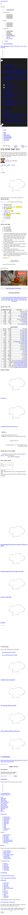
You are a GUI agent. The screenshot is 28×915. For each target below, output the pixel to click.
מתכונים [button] (13, 67)
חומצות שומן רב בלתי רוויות (21, 360)
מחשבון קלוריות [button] (13, 94)
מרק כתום (5, 892)
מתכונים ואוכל (22, 146)
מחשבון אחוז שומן (7, 105)
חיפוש (5, 130)
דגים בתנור (5, 897)
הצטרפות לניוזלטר (7, 136)
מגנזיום (25, 354)
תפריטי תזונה (21, 92)
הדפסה (8, 165)
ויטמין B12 (24, 343)
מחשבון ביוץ (6, 110)
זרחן (26, 355)
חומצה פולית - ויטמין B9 (21, 341)
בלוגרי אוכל (5, 864)
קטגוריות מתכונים (4, 814)
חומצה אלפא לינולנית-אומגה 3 (20, 362)
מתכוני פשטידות (15, 69)
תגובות (13, 165)
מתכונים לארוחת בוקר (8, 888)
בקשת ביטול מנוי (4, 807)
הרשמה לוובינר (6, 138)
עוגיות (7, 70)
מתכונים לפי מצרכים (13, 77)
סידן (26, 351)
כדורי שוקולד (6, 886)
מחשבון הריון (6, 108)
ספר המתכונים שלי (13, 76)
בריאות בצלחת (21, 119)
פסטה (4, 70)
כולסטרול (25, 321)
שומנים (25, 317)
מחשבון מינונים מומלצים (12, 104)
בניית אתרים (12, 902)
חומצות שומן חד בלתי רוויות (21, 365)
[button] (7, 67)
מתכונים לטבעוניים (19, 70)
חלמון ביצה (5, 213)
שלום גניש (7, 160)
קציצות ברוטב (6, 135)
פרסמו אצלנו (3, 798)
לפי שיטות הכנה (6, 80)
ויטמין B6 (25, 340)
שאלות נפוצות (4, 801)
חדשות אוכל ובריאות (8, 116)
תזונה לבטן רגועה (15, 120)
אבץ (26, 357)
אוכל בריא (24, 78)
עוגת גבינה (5, 885)
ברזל (26, 352)
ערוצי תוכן (5, 112)
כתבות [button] (7, 111)
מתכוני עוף (24, 72)
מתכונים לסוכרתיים (17, 73)
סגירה (2, 912)
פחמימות (25, 314)
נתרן (26, 322)
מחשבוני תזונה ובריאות (8, 99)
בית (26, 146)
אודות (2, 797)
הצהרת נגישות (9, 38)
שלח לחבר (3, 165)
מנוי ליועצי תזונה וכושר (5, 794)
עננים (4, 133)
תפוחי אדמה (6, 204)
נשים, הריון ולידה (10, 115)
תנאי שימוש (6, 802)
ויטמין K (25, 349)
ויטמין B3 (25, 336)
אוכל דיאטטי (6, 77)
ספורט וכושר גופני (18, 115)
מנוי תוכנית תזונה (4, 806)
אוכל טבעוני (6, 823)
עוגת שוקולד (6, 883)
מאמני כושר (6, 868)
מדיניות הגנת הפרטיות (5, 911)
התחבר (5, 41)
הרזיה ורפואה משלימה (13, 121)
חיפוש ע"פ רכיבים (7, 92)
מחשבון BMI (6, 103)
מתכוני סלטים (22, 69)
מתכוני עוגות (8, 69)
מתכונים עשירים (22, 77)
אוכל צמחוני (6, 822)
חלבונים (25, 313)
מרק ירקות (5, 884)
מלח (4, 208)
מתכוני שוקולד (6, 828)
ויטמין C (25, 344)
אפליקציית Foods (7, 82)
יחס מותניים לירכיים (7, 102)
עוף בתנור (5, 893)
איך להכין (24, 114)
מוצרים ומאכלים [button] (14, 89)
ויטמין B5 (25, 338)
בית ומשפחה (19, 114)
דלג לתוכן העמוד (4, 1)
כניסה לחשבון (7, 64)
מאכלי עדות (19, 78)
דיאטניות (5, 863)
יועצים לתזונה (6, 870)
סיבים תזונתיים (23, 324)
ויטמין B (25, 332)
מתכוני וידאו (6, 76)
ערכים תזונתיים (15, 92)
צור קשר (8, 37)
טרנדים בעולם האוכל (8, 73)
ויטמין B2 (25, 335)
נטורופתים (5, 866)
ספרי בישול (13, 78)
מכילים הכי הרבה (7, 93)
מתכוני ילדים (13, 72)
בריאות (14, 114)
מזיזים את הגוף (21, 121)
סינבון (4, 132)
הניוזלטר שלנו (4, 769)
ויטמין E (25, 347)
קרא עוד (2, 455)
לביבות (4, 894)
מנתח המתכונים (21, 76)
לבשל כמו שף (22, 120)
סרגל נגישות (6, 140)
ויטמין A (25, 330)
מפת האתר (3, 799)
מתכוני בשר (18, 72)
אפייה (13, 70)
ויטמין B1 (25, 333)
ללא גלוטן (5, 830)
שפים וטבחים (6, 867)
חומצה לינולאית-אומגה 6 (21, 363)
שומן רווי (22, 319)
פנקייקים (5, 890)
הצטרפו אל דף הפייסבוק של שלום (13, 288)
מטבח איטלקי (15, 146)
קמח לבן (5, 207)
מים (26, 328)
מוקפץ (10, 70)
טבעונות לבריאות (7, 119)
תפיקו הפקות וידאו (5, 902)
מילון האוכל (5, 90)
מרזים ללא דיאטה (7, 120)
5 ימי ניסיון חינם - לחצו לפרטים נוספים (11, 97)
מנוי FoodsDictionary (8, 43)
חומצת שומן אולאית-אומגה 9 (20, 366)
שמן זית (5, 211)
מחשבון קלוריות (23, 101)
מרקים (8, 72)
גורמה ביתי (5, 121)
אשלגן (25, 359)
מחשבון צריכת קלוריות (21, 103)
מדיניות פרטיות (4, 803)
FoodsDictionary (4, 779)
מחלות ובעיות (9, 114)
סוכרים (22, 316)
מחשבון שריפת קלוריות (14, 101)
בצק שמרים (6, 896)
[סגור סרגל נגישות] (1, 4)
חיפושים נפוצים (3, 880)
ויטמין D (25, 346)
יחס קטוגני (17, 456)
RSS (2, 810)
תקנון (2, 802)
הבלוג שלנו (3, 808)
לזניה (4, 889)
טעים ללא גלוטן (14, 119)
